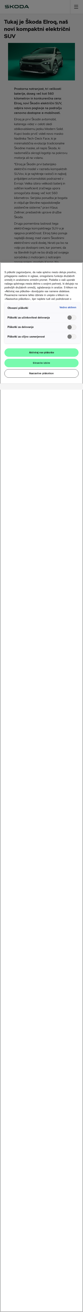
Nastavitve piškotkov (41, 373)
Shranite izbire (41, 362)
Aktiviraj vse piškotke (41, 352)
